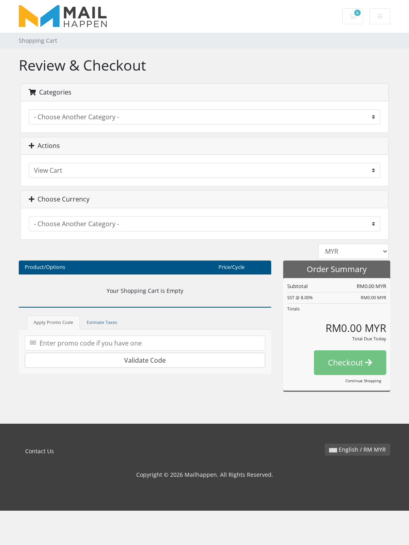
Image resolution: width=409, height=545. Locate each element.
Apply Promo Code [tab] (53, 322)
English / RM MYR (361, 449)
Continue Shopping (363, 380)
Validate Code (145, 360)
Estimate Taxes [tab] (102, 322)
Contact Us (39, 451)
